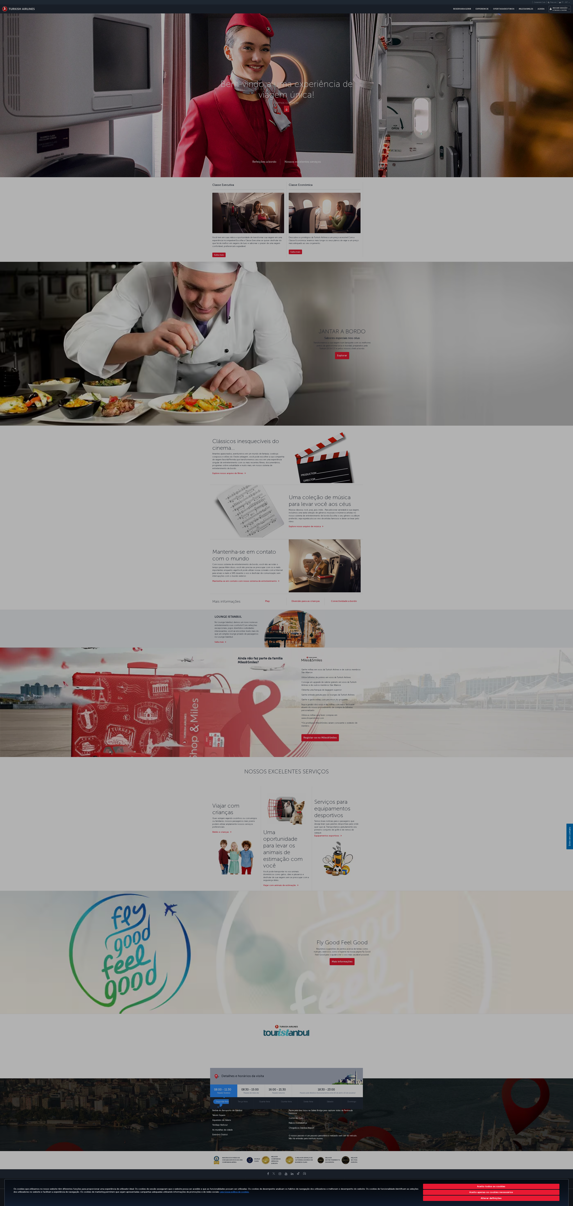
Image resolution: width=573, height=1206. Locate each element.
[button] (491, 1198)
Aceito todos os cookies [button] (491, 1186)
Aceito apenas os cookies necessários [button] (491, 1192)
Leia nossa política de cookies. (234, 1192)
